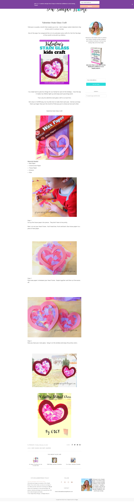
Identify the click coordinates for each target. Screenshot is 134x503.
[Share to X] (75, 445)
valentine (48, 448)
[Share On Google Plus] (80, 445)
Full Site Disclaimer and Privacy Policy (36, 481)
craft (33, 448)
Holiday (37, 448)
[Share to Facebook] (72, 445)
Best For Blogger (75, 499)
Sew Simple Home (63, 499)
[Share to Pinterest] (77, 445)
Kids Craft (42, 448)
